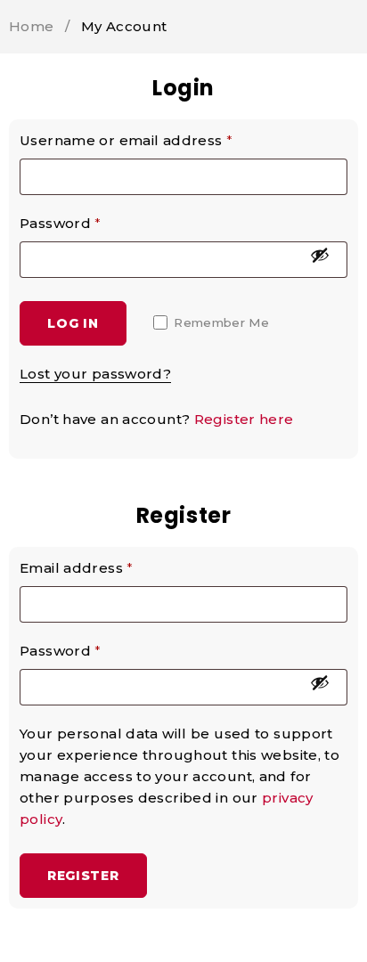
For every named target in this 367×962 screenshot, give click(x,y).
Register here (244, 419)
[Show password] (320, 255)
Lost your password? (95, 373)
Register (83, 876)
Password (61, 223)
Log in (72, 323)
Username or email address (126, 140)
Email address (77, 567)
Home (31, 26)
